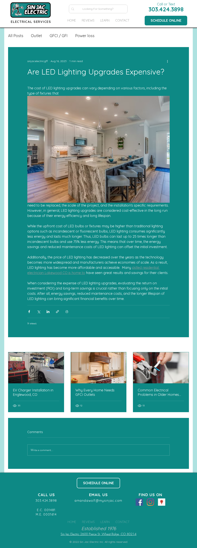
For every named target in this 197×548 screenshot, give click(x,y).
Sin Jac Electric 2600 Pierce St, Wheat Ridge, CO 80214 (98, 534)
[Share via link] (57, 311)
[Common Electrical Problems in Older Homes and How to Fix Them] (161, 367)
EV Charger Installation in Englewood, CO (33, 392)
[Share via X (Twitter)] (38, 311)
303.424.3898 (166, 9)
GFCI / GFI (59, 35)
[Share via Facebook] (29, 311)
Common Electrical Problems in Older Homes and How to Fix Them (158, 392)
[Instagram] (150, 502)
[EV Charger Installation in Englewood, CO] (36, 367)
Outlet (36, 35)
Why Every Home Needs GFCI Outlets (94, 392)
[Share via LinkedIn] (48, 311)
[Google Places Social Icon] (161, 502)
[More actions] (167, 61)
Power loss (84, 35)
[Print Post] (67, 311)
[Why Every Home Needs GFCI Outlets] (98, 367)
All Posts (15, 35)
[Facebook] (139, 502)
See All (185, 345)
